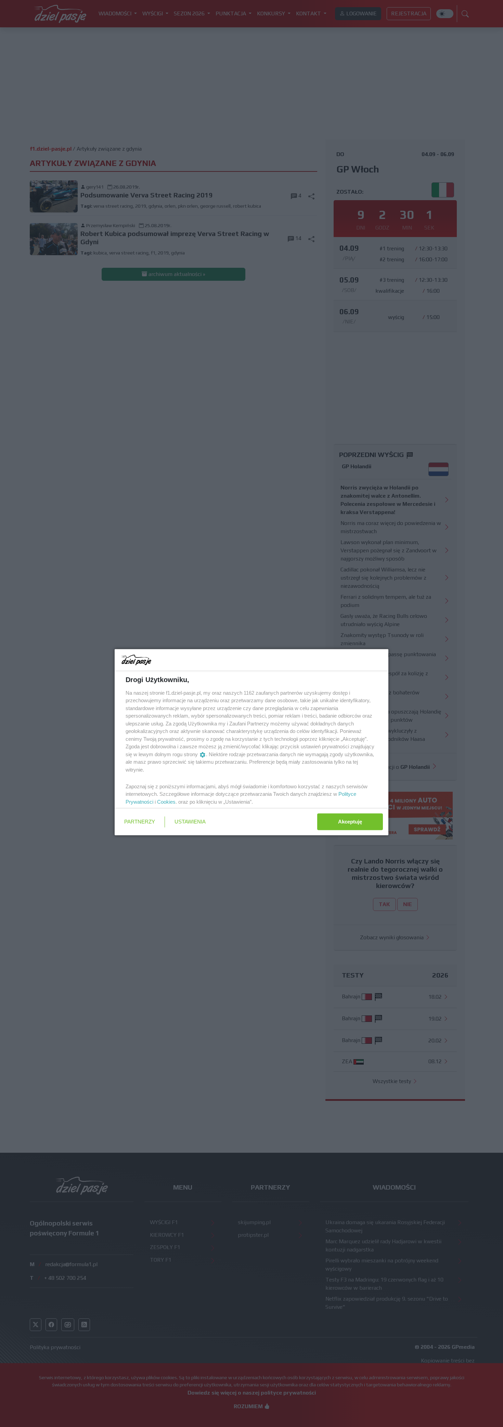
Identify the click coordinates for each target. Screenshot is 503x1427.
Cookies (166, 801)
